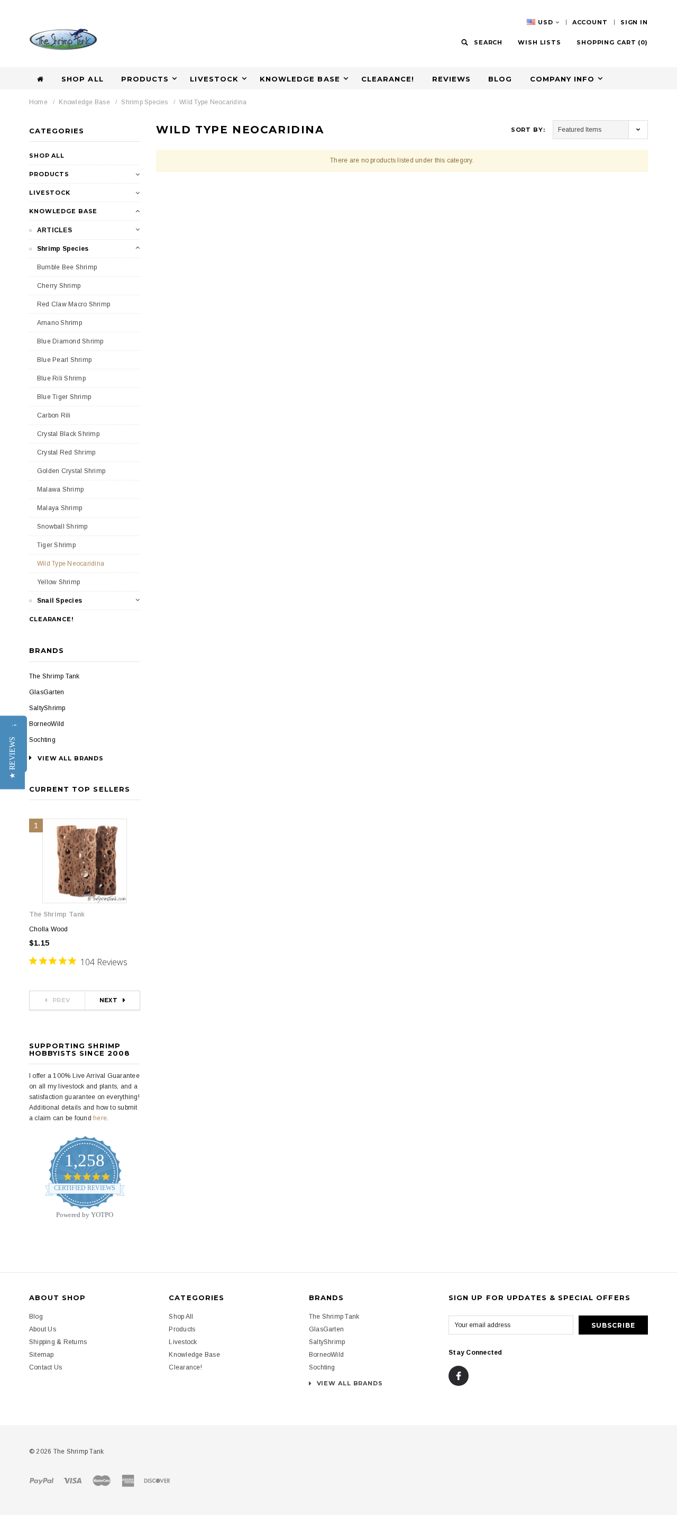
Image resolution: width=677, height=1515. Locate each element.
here (100, 1118)
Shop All (82, 79)
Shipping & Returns (58, 1342)
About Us (42, 1329)
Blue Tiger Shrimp (64, 397)
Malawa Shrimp (60, 489)
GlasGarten (46, 692)
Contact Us (45, 1367)
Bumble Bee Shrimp (67, 267)
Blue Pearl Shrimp (64, 360)
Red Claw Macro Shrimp (73, 304)
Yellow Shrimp (58, 582)
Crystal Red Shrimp (66, 452)
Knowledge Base (84, 102)
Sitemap (41, 1354)
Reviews (451, 79)
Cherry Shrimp (58, 285)
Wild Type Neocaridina (212, 102)
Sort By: (528, 129)
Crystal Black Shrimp (68, 434)
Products (49, 174)
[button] (12, 758)
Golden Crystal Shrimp (71, 471)
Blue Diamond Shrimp (70, 341)
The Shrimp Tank (54, 676)
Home (38, 102)
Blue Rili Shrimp (61, 378)
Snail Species (59, 600)
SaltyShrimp (47, 708)
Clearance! (387, 79)
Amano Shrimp (59, 322)
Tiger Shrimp (56, 545)
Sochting (42, 739)
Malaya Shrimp (59, 508)
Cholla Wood (48, 929)
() (612, 42)
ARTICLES (54, 230)
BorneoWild (46, 724)
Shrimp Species (144, 102)
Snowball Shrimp (62, 526)
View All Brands (349, 1383)
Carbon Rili (54, 415)
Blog (500, 79)
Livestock (49, 192)
